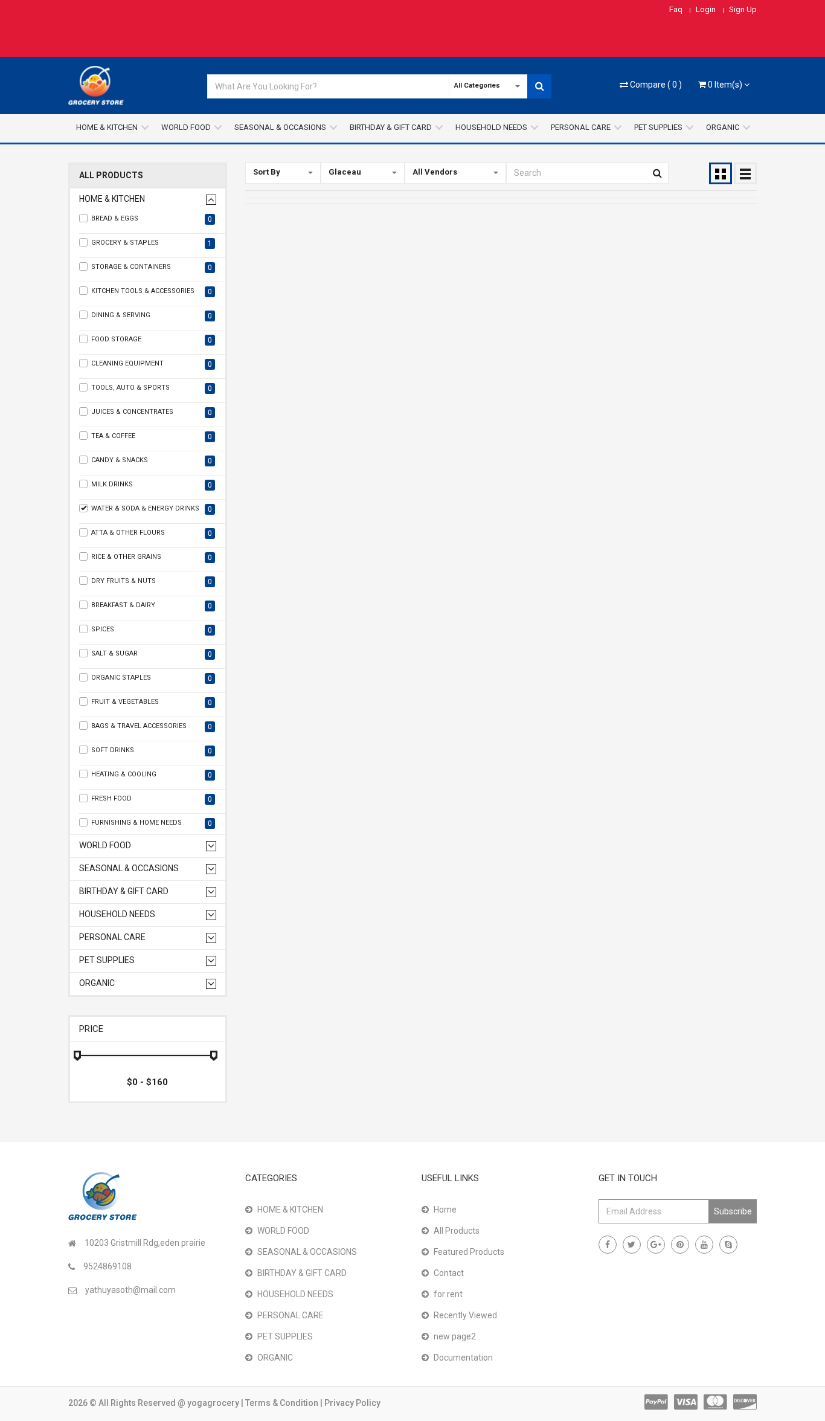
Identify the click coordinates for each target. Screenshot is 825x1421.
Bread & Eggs (151, 219)
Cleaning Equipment (151, 364)
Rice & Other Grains (151, 557)
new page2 (455, 1336)
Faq (675, 9)
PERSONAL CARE (581, 127)
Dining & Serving (151, 315)
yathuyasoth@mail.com (130, 1290)
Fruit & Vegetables (151, 702)
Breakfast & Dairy (151, 605)
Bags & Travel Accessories (151, 726)
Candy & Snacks (151, 460)
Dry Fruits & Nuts (151, 581)
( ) (656, 84)
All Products (111, 175)
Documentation (463, 1357)
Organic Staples (151, 678)
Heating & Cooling (151, 774)
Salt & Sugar (151, 654)
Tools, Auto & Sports (151, 388)
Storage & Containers (151, 267)
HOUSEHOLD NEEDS (491, 127)
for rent (448, 1294)
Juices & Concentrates (151, 412)
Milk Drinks (151, 484)
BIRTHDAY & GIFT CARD (391, 127)
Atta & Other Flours (151, 533)
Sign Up (743, 9)
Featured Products (469, 1252)
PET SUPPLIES (658, 127)
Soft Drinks (151, 750)
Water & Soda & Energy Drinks (151, 509)
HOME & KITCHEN (107, 127)
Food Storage (151, 339)
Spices (151, 629)
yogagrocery (214, 1403)
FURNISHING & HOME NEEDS (151, 823)
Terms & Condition (282, 1403)
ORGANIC (722, 127)
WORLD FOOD (186, 127)
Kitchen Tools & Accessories (151, 291)
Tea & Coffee (151, 436)
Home (445, 1209)
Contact (449, 1273)
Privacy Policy (352, 1403)
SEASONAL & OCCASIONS (280, 127)
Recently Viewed (465, 1315)
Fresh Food (151, 799)
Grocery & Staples (151, 243)
